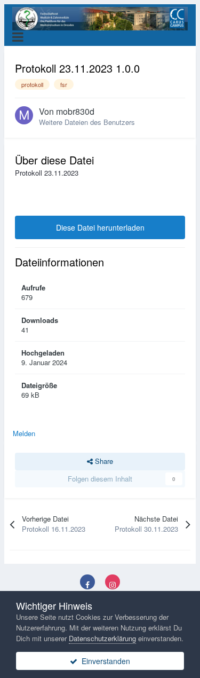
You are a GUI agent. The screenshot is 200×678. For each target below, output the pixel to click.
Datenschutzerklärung (102, 638)
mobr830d (75, 111)
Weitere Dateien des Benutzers (87, 122)
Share (103, 461)
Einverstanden (103, 661)
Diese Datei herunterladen (100, 227)
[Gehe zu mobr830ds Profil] (24, 115)
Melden (24, 433)
